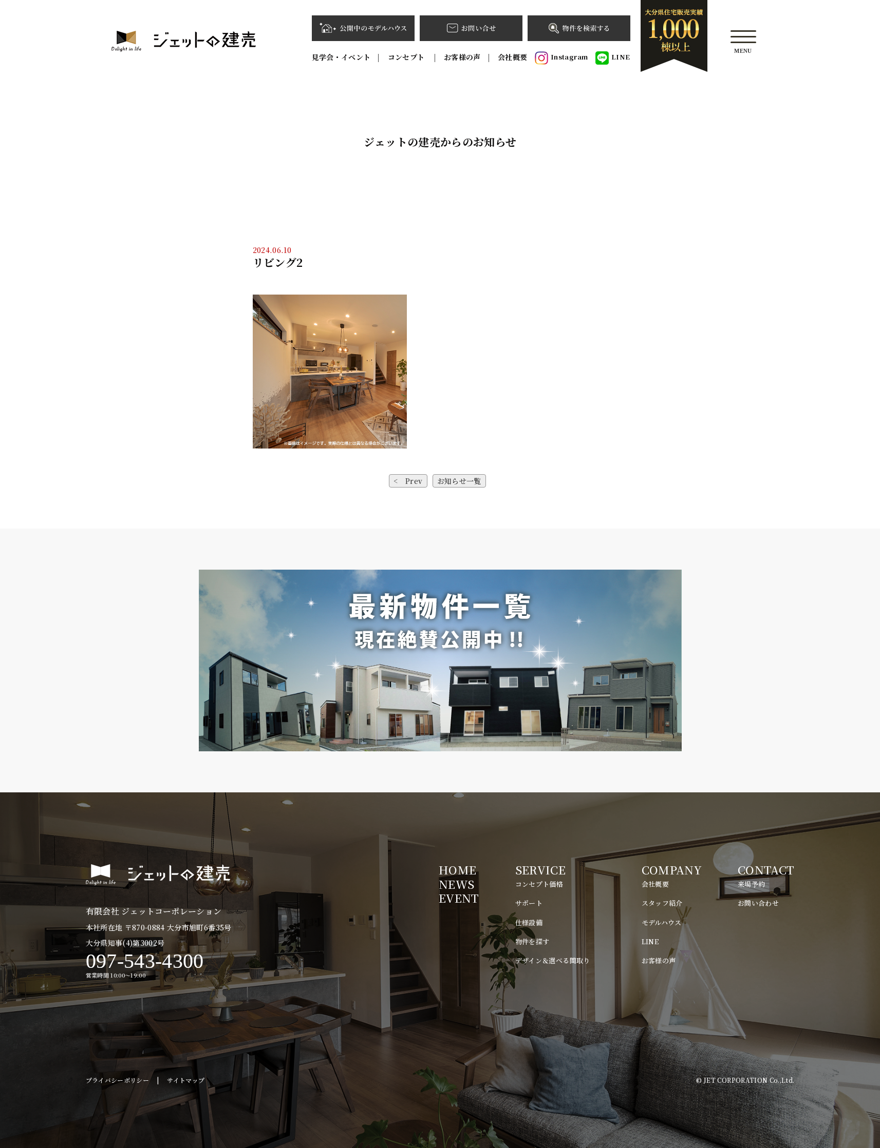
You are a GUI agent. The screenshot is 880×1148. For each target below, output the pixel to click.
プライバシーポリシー (117, 1080)
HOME (457, 870)
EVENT (459, 898)
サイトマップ (185, 1080)
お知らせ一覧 (459, 481)
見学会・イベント (341, 57)
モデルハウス (662, 922)
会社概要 (512, 57)
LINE (620, 57)
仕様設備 (528, 922)
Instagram (569, 57)
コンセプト (407, 57)
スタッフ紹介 (662, 903)
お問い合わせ (758, 903)
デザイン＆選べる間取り (552, 960)
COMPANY (672, 870)
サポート (528, 903)
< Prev (408, 481)
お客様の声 (462, 57)
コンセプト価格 (539, 884)
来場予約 (751, 884)
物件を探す (532, 941)
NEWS (456, 884)
